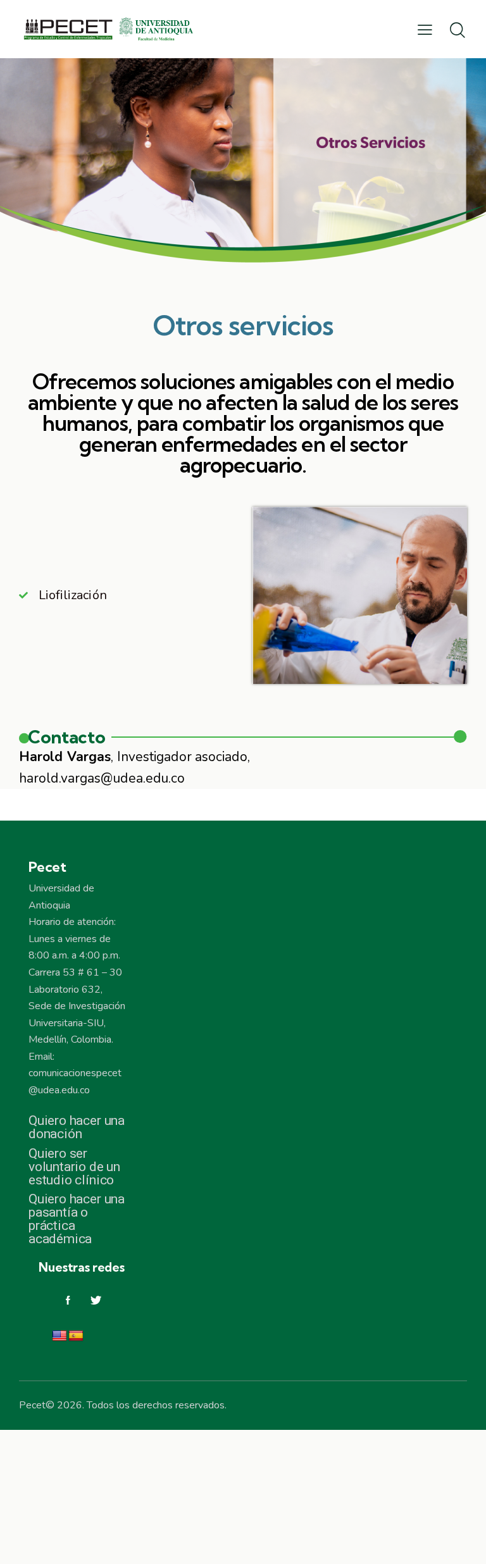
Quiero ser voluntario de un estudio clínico (74, 1167)
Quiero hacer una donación (76, 1127)
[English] (59, 1336)
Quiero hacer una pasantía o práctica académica (76, 1219)
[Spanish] (76, 1336)
